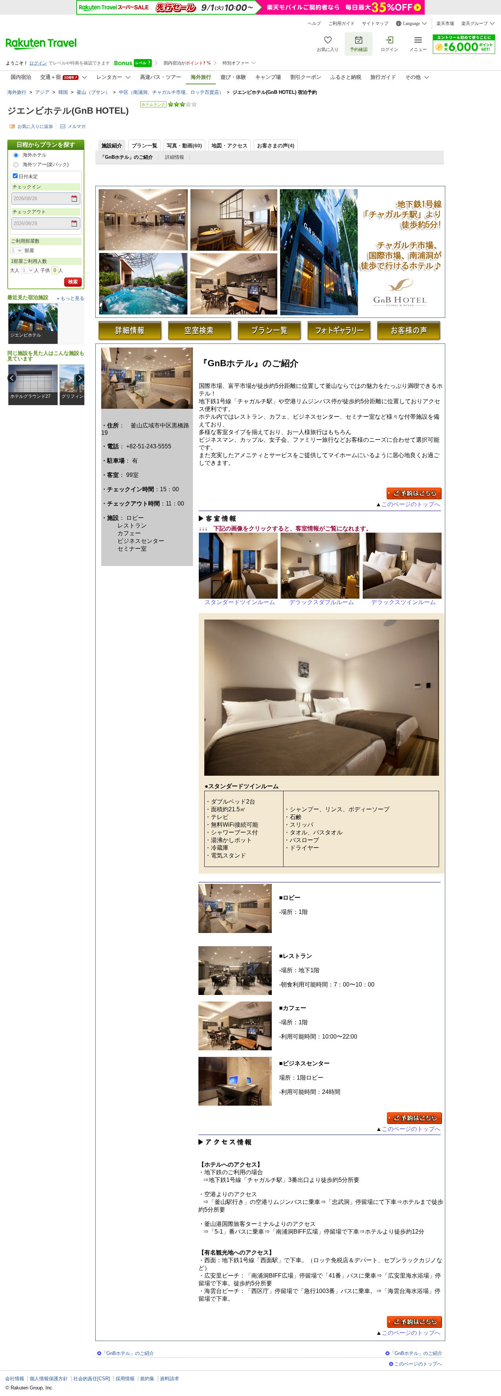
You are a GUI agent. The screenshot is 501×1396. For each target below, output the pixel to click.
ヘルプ (314, 23)
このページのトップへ (411, 504)
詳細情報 (174, 157)
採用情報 (125, 1378)
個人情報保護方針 (49, 1378)
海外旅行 (16, 92)
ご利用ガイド (341, 23)
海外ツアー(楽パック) (46, 164)
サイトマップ (375, 23)
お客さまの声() (276, 145)
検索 (73, 281)
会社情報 (14, 1378)
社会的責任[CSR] (91, 1378)
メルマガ (76, 126)
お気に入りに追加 (35, 126)
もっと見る (72, 298)
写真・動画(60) (184, 145)
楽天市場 (445, 23)
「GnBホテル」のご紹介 (128, 1353)
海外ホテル (35, 155)
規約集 (147, 1378)
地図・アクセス (230, 145)
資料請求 (169, 1378)
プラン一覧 (144, 145)
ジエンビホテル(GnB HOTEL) (68, 110)
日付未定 (28, 176)
